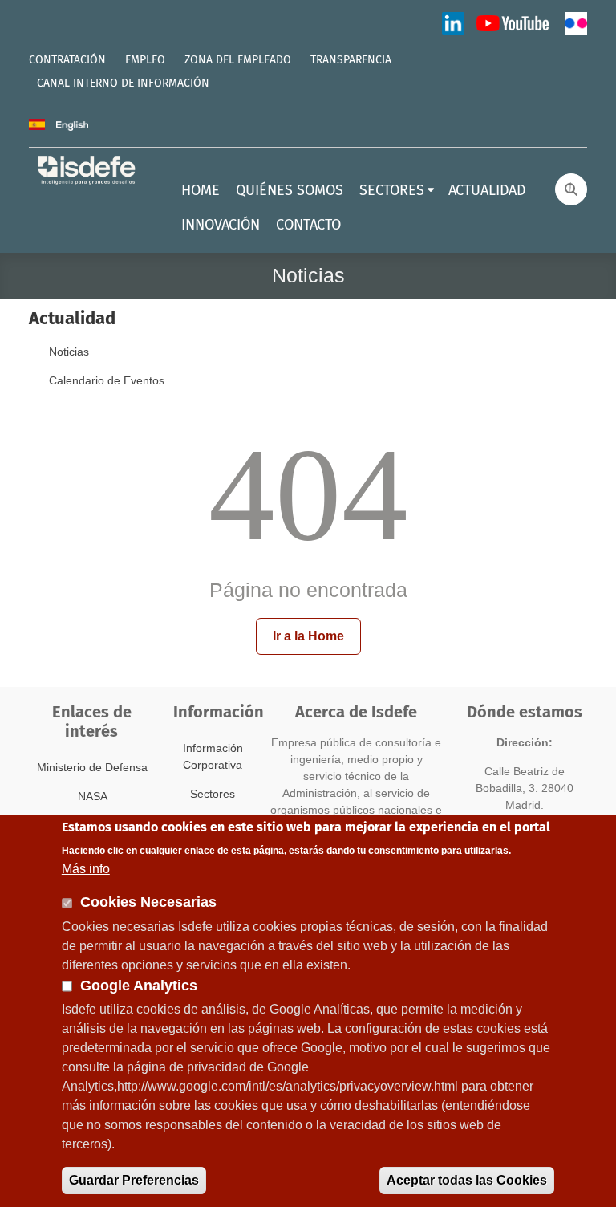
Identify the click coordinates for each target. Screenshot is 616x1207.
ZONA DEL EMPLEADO (237, 60)
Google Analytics (138, 985)
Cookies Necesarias (148, 902)
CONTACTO (308, 225)
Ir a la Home (308, 636)
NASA (92, 796)
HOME (200, 191)
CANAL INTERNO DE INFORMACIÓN (123, 83)
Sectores (212, 793)
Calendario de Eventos (106, 380)
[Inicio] (87, 170)
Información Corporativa (213, 756)
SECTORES (391, 191)
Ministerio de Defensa (92, 767)
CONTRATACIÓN (67, 60)
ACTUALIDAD (487, 191)
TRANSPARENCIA (350, 60)
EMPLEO (145, 60)
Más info (86, 869)
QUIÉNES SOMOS (289, 191)
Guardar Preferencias (134, 1180)
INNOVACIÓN (220, 225)
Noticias (69, 351)
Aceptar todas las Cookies (467, 1180)
